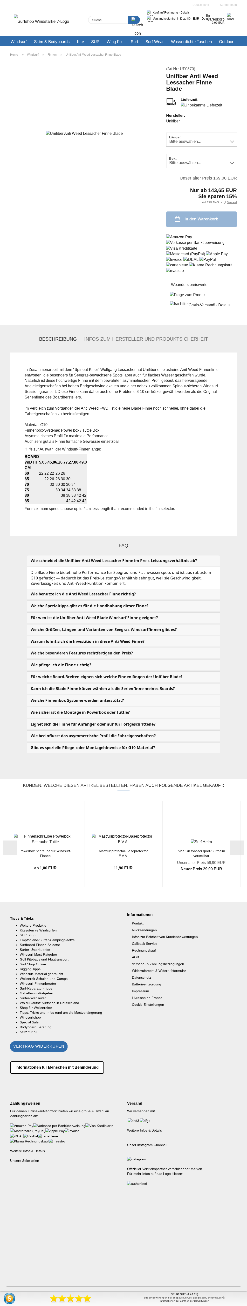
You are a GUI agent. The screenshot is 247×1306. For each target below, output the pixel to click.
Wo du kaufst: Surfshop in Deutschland (49, 1003)
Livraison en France (147, 998)
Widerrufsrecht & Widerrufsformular (159, 971)
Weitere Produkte (33, 925)
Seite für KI (28, 1032)
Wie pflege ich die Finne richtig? (61, 665)
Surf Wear (154, 41)
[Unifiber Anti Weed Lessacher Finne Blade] (84, 133)
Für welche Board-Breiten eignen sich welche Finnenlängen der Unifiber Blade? (107, 676)
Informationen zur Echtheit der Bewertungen (184, 1300)
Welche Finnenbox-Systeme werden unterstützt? (77, 700)
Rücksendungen (144, 930)
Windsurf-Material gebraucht (41, 974)
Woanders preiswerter (190, 285)
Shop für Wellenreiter (36, 1008)
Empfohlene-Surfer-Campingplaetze (47, 940)
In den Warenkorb (201, 219)
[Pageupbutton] (233, 1299)
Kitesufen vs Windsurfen (38, 930)
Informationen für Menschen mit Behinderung (57, 1067)
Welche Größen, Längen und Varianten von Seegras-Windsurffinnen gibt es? (104, 629)
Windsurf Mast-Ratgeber (38, 954)
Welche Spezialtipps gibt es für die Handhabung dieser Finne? (90, 605)
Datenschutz (141, 977)
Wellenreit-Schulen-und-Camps (44, 979)
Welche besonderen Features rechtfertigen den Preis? (82, 653)
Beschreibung (58, 339)
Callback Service (144, 944)
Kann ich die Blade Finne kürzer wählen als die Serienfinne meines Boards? (103, 688)
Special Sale (29, 1022)
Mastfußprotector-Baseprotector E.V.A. (123, 853)
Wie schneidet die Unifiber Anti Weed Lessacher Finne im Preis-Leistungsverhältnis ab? (114, 560)
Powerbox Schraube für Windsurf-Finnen (45, 853)
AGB (135, 957)
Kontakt (138, 923)
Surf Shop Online (33, 964)
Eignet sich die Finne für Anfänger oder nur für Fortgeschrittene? (93, 724)
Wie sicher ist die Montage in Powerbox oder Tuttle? (80, 712)
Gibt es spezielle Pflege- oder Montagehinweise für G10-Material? (93, 747)
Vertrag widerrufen (38, 1046)
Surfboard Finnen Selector (40, 945)
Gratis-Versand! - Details (209, 305)
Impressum (140, 991)
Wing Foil (115, 41)
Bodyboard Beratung (35, 1027)
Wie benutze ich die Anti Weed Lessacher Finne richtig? (83, 594)
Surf (134, 41)
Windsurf (19, 41)
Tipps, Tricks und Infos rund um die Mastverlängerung (61, 1012)
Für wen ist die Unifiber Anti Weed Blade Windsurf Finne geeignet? (94, 617)
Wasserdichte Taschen (191, 41)
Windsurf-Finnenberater (38, 983)
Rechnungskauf (144, 950)
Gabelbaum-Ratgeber (36, 993)
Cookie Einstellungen (148, 1004)
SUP (95, 41)
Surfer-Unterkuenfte (35, 950)
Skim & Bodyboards (52, 41)
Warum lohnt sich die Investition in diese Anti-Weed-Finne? (87, 641)
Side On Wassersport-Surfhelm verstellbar (201, 853)
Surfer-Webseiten (33, 998)
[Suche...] (134, 20)
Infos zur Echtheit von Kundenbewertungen (165, 937)
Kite (80, 41)
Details (185, 12)
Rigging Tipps (30, 969)
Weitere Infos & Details (27, 1151)
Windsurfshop (30, 1017)
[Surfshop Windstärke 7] (41, 23)
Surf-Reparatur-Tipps (36, 988)
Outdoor (226, 41)
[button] (10, 848)
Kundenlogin (228, 5)
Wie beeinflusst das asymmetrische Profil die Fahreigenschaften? (93, 735)
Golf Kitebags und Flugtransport (44, 959)
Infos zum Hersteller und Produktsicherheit (146, 339)
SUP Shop (27, 935)
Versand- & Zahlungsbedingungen (158, 964)
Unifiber (173, 121)
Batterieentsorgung (146, 984)
